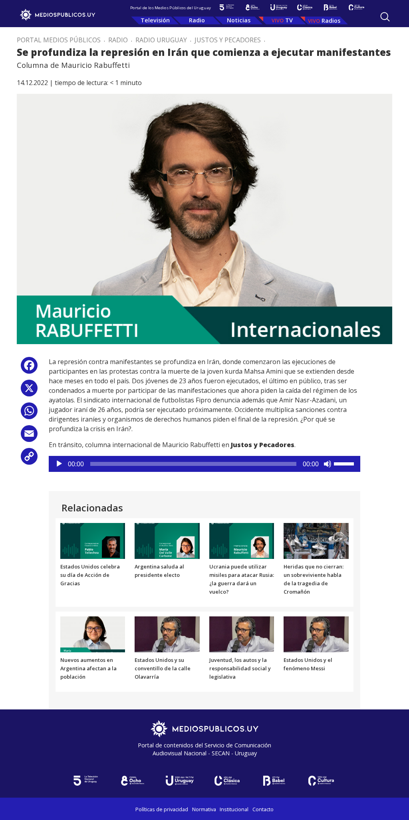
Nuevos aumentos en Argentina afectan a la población (88, 668)
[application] (204, 464)
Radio (197, 20)
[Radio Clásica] (305, 7)
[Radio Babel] (330, 7)
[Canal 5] (227, 7)
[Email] (29, 436)
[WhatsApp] (29, 413)
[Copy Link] (29, 459)
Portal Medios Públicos (59, 40)
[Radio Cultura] (356, 7)
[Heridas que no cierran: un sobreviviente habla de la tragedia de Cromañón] (316, 540)
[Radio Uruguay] (279, 7)
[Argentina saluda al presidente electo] (167, 540)
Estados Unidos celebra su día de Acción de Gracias (90, 575)
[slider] (345, 463)
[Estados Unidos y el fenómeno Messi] (316, 633)
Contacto (263, 809)
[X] (29, 391)
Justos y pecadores (228, 40)
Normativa (204, 809)
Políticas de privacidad (161, 809)
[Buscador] (385, 17)
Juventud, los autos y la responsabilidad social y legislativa (240, 668)
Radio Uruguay (161, 40)
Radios (331, 20)
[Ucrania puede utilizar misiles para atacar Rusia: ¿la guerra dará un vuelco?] (241, 540)
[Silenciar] (328, 464)
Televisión (155, 20)
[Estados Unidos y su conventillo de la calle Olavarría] (167, 633)
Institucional (234, 809)
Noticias (238, 20)
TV (289, 20)
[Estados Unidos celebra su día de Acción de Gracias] (92, 540)
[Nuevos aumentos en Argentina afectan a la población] (92, 633)
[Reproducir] (59, 464)
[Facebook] (29, 368)
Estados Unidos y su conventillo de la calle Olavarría (163, 668)
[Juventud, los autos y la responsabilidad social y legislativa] (241, 633)
